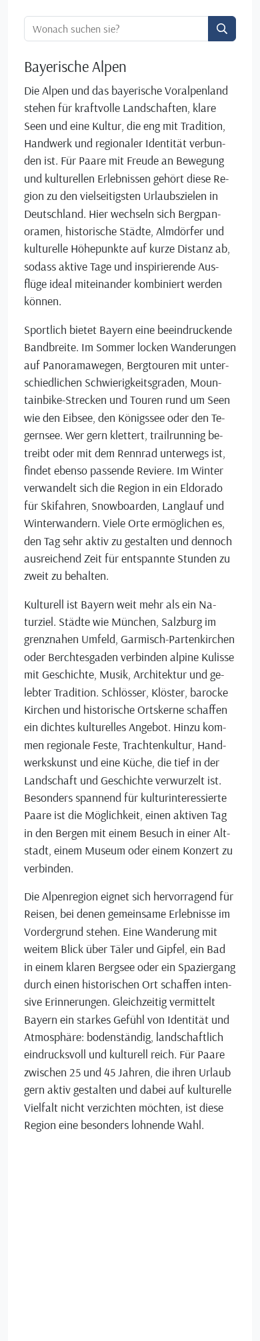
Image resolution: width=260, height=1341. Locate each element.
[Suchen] (222, 28)
